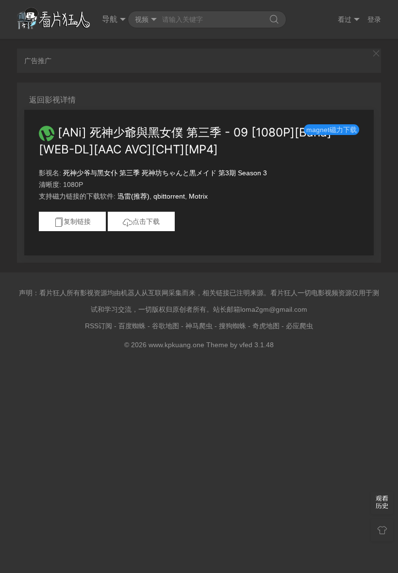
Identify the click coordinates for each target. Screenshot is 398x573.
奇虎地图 (266, 326)
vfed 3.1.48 (256, 345)
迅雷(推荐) (133, 196)
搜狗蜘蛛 (232, 326)
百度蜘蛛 (132, 326)
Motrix (198, 196)
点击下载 (146, 221)
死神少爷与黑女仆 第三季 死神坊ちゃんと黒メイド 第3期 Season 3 (165, 173)
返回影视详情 (52, 100)
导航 (109, 19)
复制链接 (77, 221)
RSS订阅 (98, 326)
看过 (344, 19)
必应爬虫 (299, 326)
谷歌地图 (165, 326)
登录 (374, 19)
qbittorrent (169, 196)
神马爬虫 (199, 326)
